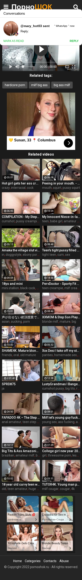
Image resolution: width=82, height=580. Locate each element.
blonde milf (50, 321)
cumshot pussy (53, 388)
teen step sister (34, 422)
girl (44, 455)
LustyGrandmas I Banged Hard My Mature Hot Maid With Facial (61, 384)
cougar (65, 489)
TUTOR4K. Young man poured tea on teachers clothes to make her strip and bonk (61, 484)
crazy (6, 188)
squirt (57, 188)
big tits (70, 388)
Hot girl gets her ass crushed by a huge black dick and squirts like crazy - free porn (21, 183)
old (4, 489)
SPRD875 (8, 384)
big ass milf (62, 85)
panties (47, 355)
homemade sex (65, 355)
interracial (18, 188)
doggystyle (13, 254)
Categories (33, 561)
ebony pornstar (34, 254)
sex (67, 254)
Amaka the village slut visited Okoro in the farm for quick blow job (21, 250)
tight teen (49, 254)
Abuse (64, 561)
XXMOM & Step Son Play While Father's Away (61, 317)
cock (30, 188)
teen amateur (17, 489)
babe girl (56, 221)
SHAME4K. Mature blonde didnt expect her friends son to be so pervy (21, 350)
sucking (16, 321)
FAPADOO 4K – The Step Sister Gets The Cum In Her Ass (21, 417)
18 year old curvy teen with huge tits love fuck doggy (21, 484)
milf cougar (50, 489)
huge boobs (37, 489)
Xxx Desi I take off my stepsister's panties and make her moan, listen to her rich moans (61, 350)
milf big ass (39, 85)
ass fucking (66, 422)
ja (3, 388)
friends (7, 355)
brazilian (8, 455)
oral (16, 355)
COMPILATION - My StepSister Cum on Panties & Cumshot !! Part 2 (21, 217)
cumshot (8, 221)
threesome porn (59, 455)
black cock (27, 288)
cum (60, 254)
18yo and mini (12, 284)
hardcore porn (15, 85)
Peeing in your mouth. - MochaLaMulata (61, 183)
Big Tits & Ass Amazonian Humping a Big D (21, 451)
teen (45, 221)
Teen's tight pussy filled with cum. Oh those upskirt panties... (61, 250)
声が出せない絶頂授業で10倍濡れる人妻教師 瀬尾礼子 (21, 317)
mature (65, 321)
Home (17, 561)
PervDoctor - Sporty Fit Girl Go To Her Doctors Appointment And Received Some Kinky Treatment (61, 284)
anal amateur (11, 422)
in (3, 254)
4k (73, 489)
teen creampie (52, 288)
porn (26, 321)
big (74, 321)
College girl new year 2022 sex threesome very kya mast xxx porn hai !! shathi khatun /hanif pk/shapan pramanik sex (61, 451)
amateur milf (24, 455)
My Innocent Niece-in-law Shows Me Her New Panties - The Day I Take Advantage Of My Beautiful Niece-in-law (61, 217)
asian (6, 321)
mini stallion (10, 288)
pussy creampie (27, 221)
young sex (49, 422)
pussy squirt (71, 188)
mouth (47, 188)
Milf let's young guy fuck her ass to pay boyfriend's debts (61, 417)
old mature (28, 355)
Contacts (50, 561)
